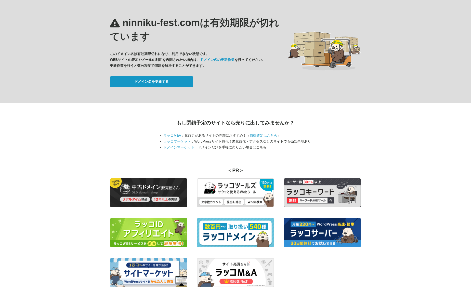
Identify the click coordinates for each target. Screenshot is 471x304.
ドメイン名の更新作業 (217, 60)
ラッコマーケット (177, 141)
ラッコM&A (172, 135)
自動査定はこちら (263, 135)
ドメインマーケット (178, 147)
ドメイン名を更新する (151, 81)
